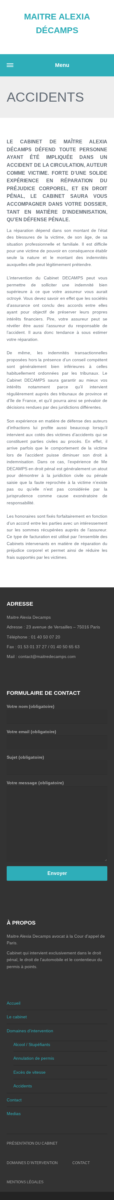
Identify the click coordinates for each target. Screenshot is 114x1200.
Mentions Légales (25, 1182)
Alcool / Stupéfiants (31, 1044)
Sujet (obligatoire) (25, 757)
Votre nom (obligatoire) (30, 706)
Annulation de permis (33, 1058)
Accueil (13, 1003)
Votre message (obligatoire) (35, 782)
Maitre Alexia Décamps (57, 23)
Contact (14, 1099)
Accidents (22, 1085)
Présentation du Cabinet (32, 1143)
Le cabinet (17, 1016)
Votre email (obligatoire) (31, 731)
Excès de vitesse (29, 1072)
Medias (14, 1113)
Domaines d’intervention (30, 1030)
